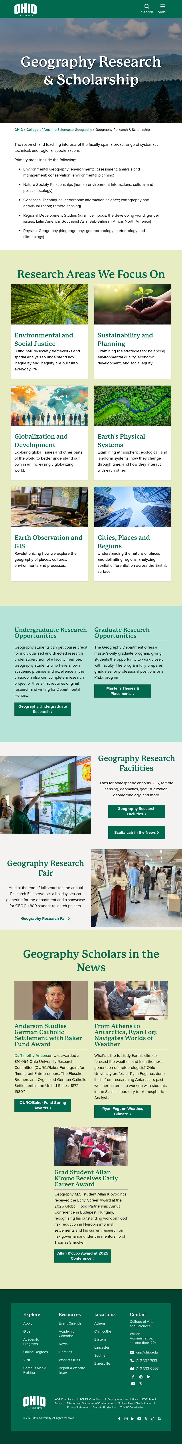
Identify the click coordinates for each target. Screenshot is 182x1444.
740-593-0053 (147, 1368)
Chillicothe (102, 1331)
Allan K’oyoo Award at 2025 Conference (82, 1255)
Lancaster (101, 1347)
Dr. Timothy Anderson (33, 1055)
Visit (26, 1359)
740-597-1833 (146, 1360)
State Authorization (104, 1407)
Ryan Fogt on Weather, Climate (122, 1111)
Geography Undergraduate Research (42, 708)
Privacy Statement (78, 1407)
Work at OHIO (69, 1359)
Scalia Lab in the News (135, 832)
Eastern (100, 1339)
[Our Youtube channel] (133, 1383)
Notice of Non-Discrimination (135, 1403)
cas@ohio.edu (147, 1352)
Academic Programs (31, 1341)
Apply (27, 1323)
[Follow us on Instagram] (141, 1377)
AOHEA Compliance (91, 1399)
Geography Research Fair (44, 918)
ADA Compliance (65, 1399)
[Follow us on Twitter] (141, 1383)
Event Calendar (71, 1323)
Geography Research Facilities (136, 811)
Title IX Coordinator (132, 1407)
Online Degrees (35, 1351)
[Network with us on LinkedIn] (148, 1377)
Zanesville (102, 1363)
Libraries (65, 1351)
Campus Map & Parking (35, 1370)
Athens (99, 1323)
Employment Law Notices (123, 1399)
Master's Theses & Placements (122, 690)
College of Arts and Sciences (48, 129)
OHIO (18, 129)
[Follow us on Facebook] (133, 1377)
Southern (101, 1355)
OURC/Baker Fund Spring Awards (43, 1105)
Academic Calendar (66, 1333)
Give (26, 1331)
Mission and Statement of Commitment (90, 1403)
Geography (83, 129)
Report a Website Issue (72, 1370)
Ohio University (42, 1418)
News (63, 1343)
